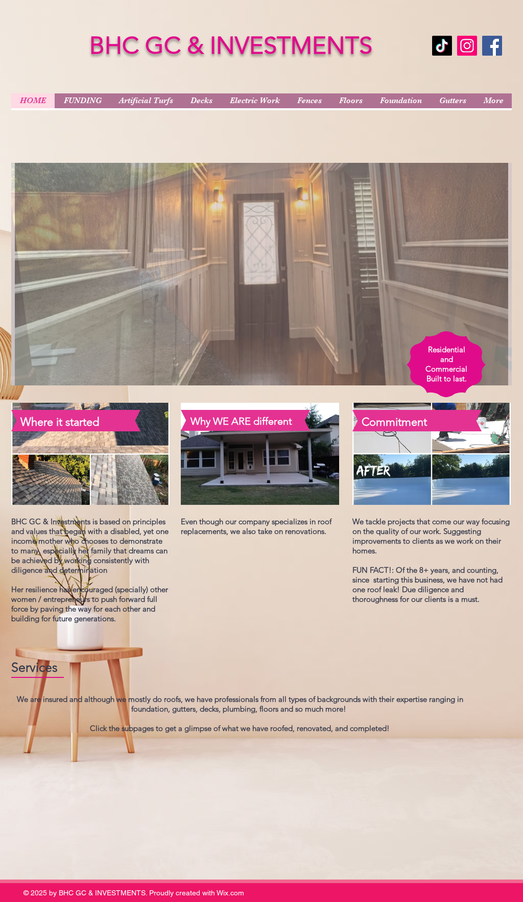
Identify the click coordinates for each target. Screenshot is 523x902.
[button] (261, 274)
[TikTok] (442, 46)
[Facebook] (492, 46)
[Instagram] (467, 46)
